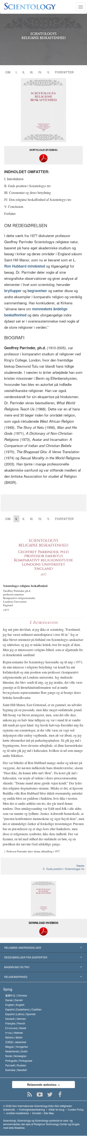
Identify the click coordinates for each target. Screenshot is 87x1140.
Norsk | (16, 1056)
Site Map (49, 1113)
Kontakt (36, 1113)
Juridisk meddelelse (17, 1113)
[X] (50, 1094)
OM (8, 72)
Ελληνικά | (15, 1028)
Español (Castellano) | (23, 1009)
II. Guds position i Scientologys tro (27, 186)
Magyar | (16, 1046)
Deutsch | (15, 1018)
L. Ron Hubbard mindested (40, 263)
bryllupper (13, 290)
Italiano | (14, 1037)
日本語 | (15, 1042)
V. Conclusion (13, 206)
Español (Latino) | (20, 1014)
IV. (40, 72)
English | (14, 1004)
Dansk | (14, 1000)
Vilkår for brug (56, 1109)
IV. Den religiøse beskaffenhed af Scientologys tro (37, 199)
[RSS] (29, 1094)
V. (48, 72)
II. (23, 72)
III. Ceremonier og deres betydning (27, 192)
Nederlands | (16, 1051)
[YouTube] (40, 1094)
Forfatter (10, 213)
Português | (18, 1060)
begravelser (36, 290)
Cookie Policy (76, 1109)
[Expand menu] (43, 948)
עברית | (14, 1032)
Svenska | (16, 1070)
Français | (15, 1023)
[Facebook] (60, 1094)
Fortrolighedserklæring (32, 1109)
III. (31, 72)
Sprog (7, 989)
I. (16, 72)
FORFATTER (64, 72)
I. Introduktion (13, 179)
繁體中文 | (16, 995)
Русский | (15, 1065)
